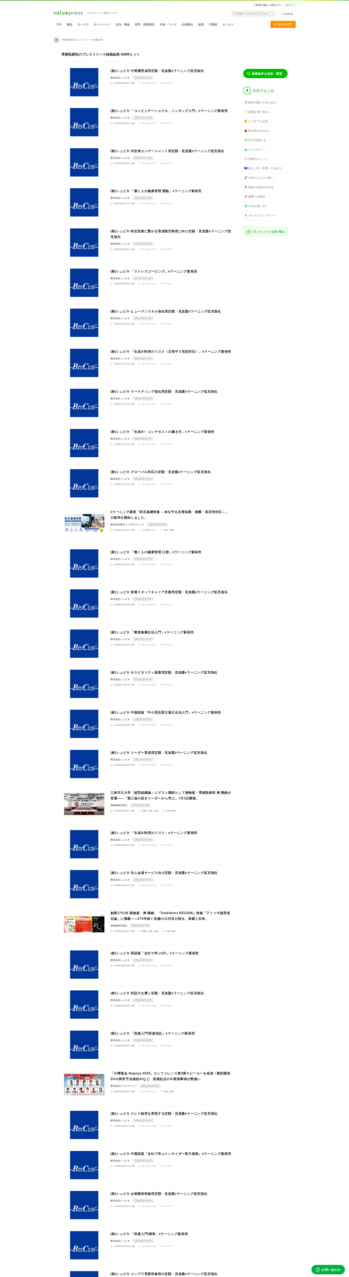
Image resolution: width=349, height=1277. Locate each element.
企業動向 (187, 24)
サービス (83, 24)
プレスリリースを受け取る (268, 231)
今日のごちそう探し (261, 177)
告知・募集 (123, 24)
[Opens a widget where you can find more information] (328, 1270)
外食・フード (168, 24)
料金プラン (277, 5)
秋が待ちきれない (259, 130)
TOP (59, 24)
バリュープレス (68, 13)
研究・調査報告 (145, 24)
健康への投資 (256, 196)
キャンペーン (102, 24)
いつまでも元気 (258, 121)
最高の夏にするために (262, 102)
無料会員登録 (283, 24)
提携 (201, 24)
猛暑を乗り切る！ (259, 112)
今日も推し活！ (258, 206)
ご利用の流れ (260, 5)
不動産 (213, 24)
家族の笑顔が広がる (261, 187)
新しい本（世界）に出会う (265, 168)
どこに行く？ (256, 149)
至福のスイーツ (258, 159)
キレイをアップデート (262, 215)
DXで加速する (257, 140)
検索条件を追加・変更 (267, 73)
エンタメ (228, 24)
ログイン (291, 5)
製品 (69, 24)
